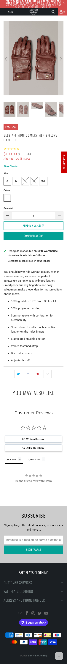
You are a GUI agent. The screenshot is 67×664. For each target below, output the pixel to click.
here (23, 7)
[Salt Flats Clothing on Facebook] (27, 613)
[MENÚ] (1, 12)
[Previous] (6, 59)
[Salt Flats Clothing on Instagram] (33, 613)
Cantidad (8, 208)
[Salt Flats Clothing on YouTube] (46, 613)
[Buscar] (53, 12)
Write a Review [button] (35, 439)
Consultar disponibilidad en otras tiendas (29, 260)
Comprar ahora (33, 236)
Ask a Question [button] (35, 448)
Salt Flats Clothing (37, 655)
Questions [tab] (34, 459)
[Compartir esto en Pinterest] (38, 374)
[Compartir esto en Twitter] (18, 374)
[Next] (61, 59)
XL (34, 181)
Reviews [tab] (11, 459)
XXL (43, 181)
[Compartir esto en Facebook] (28, 374)
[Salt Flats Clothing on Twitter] (40, 613)
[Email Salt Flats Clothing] (20, 613)
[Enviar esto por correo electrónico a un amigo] (48, 374)
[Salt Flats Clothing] (33, 12)
